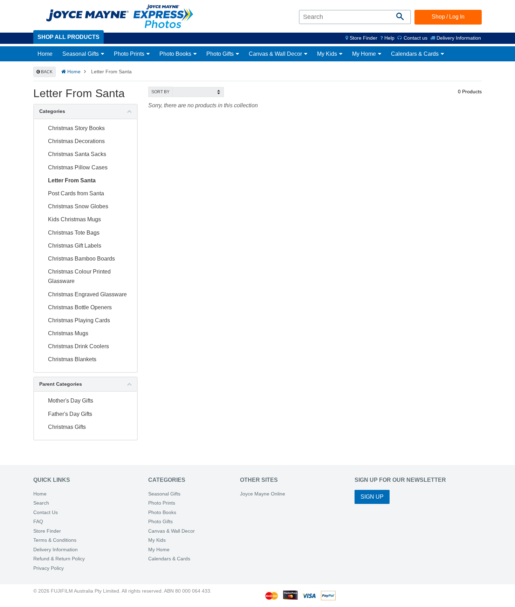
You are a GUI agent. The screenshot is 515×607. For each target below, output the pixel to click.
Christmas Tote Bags (73, 233)
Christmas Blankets (72, 359)
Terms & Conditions (54, 540)
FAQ (38, 521)
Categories (52, 111)
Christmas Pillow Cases (78, 167)
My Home (364, 54)
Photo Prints (130, 54)
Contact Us (45, 512)
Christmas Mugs (68, 333)
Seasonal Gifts (81, 54)
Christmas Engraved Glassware (87, 294)
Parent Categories (60, 384)
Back (46, 71)
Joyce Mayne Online (262, 494)
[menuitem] (361, 37)
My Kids (327, 54)
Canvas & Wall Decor (276, 54)
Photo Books (176, 54)
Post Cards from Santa (76, 193)
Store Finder (47, 531)
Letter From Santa (72, 180)
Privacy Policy (48, 568)
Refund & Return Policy (59, 558)
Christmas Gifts (67, 427)
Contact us (414, 38)
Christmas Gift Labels (74, 246)
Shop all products (68, 37)
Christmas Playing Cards (79, 320)
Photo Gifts (220, 54)
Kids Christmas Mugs (74, 219)
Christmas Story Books (76, 128)
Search (41, 503)
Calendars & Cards (415, 54)
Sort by (160, 91)
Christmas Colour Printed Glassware (79, 276)
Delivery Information (458, 38)
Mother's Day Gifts (70, 401)
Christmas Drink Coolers (78, 346)
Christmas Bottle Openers (80, 307)
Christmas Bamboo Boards (81, 259)
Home (45, 54)
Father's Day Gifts (70, 414)
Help (388, 38)
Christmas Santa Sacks (77, 154)
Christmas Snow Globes (78, 206)
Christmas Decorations (76, 141)
